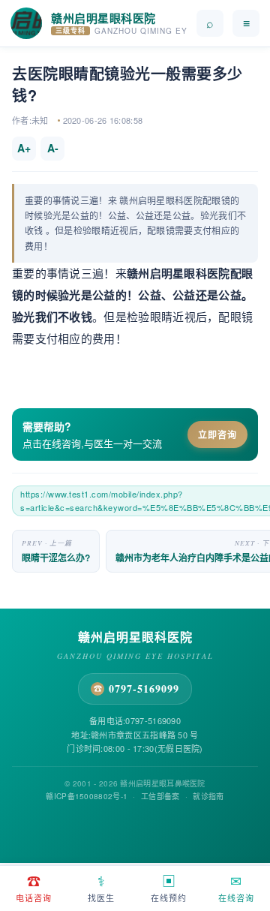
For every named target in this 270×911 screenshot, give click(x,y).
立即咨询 (217, 434)
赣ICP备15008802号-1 (87, 796)
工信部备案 (160, 796)
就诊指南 (208, 796)
